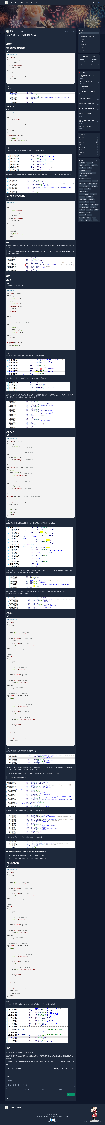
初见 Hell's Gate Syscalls (85, 126)
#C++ (7, 38)
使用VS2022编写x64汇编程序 (86, 82)
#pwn (89, 217)
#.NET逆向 (93, 194)
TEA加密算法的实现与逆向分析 (86, 87)
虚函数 (80, 33)
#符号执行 (82, 217)
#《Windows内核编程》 (84, 181)
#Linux (89, 212)
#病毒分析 (82, 210)
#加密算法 (82, 212)
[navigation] (15, 1069)
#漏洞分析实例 (83, 191)
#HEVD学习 (90, 196)
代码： (84, 39)
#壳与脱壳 (93, 207)
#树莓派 (89, 168)
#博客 (81, 165)
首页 (12, 2)
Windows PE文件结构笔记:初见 (86, 103)
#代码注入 (94, 165)
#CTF (96, 210)
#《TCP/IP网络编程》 (84, 186)
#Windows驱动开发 (83, 202)
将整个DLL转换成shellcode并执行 (87, 108)
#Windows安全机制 (83, 194)
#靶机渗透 (82, 162)
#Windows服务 (94, 204)
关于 (16, 2)
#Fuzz (95, 220)
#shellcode (87, 189)
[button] (91, 1121)
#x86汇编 (81, 196)
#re (94, 217)
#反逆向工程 (82, 183)
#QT (80, 189)
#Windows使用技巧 (83, 207)
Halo (67, 1116)
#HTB (81, 220)
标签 (27, 2)
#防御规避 (95, 181)
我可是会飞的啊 (44, 1116)
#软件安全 (94, 186)
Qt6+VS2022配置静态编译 (85, 98)
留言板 (21, 2)
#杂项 (81, 204)
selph (11, 30)
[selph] (7, 31)
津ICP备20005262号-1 (52, 1114)
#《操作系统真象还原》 (85, 170)
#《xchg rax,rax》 (92, 183)
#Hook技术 (82, 168)
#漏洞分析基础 (82, 199)
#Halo (89, 215)
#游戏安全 (91, 199)
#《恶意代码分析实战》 (85, 178)
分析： (84, 41)
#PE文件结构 (82, 215)
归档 (31, 2)
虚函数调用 (83, 44)
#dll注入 (87, 165)
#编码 (86, 204)
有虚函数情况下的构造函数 (87, 36)
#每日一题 (89, 210)
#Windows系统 (83, 176)
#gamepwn (88, 220)
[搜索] (96, 2)
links (36, 2)
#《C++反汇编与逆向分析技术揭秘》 (87, 173)
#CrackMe (90, 162)
